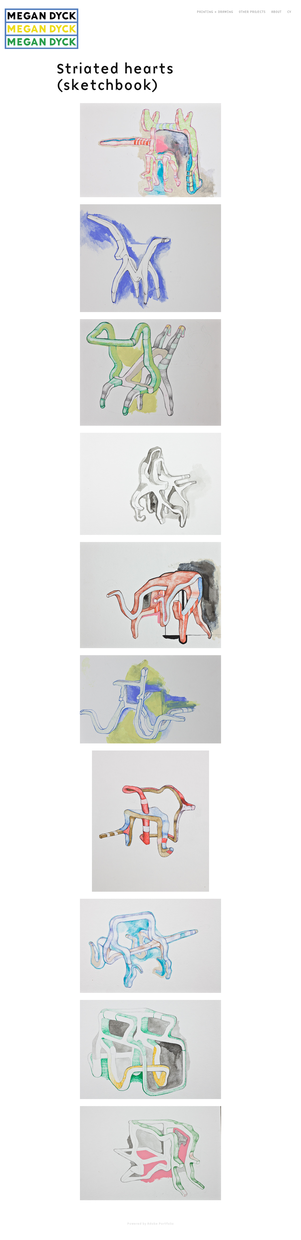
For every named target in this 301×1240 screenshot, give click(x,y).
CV (289, 11)
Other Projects (252, 11)
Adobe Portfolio (160, 1223)
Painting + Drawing (215, 11)
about (276, 11)
